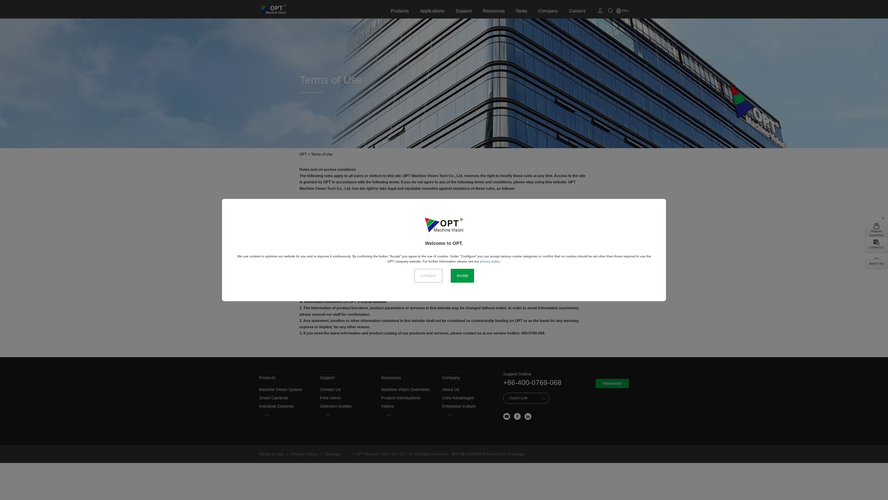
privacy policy (490, 261)
